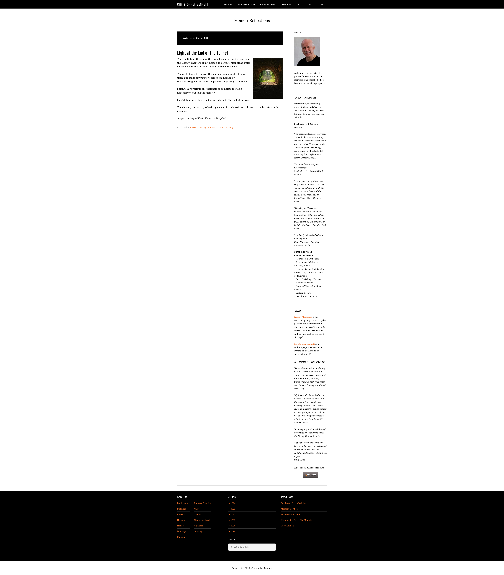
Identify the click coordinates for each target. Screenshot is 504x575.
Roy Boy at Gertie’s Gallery (294, 503)
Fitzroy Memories (303, 317)
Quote (197, 508)
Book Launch (183, 503)
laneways (181, 531)
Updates (220, 127)
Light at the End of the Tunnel (202, 52)
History (202, 127)
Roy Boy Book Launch (291, 514)
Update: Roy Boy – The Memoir (296, 520)
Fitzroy (193, 127)
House (180, 525)
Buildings (181, 508)
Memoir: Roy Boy (202, 503)
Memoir (211, 127)
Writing (229, 127)
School (197, 514)
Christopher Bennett (192, 4)
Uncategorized (202, 520)
